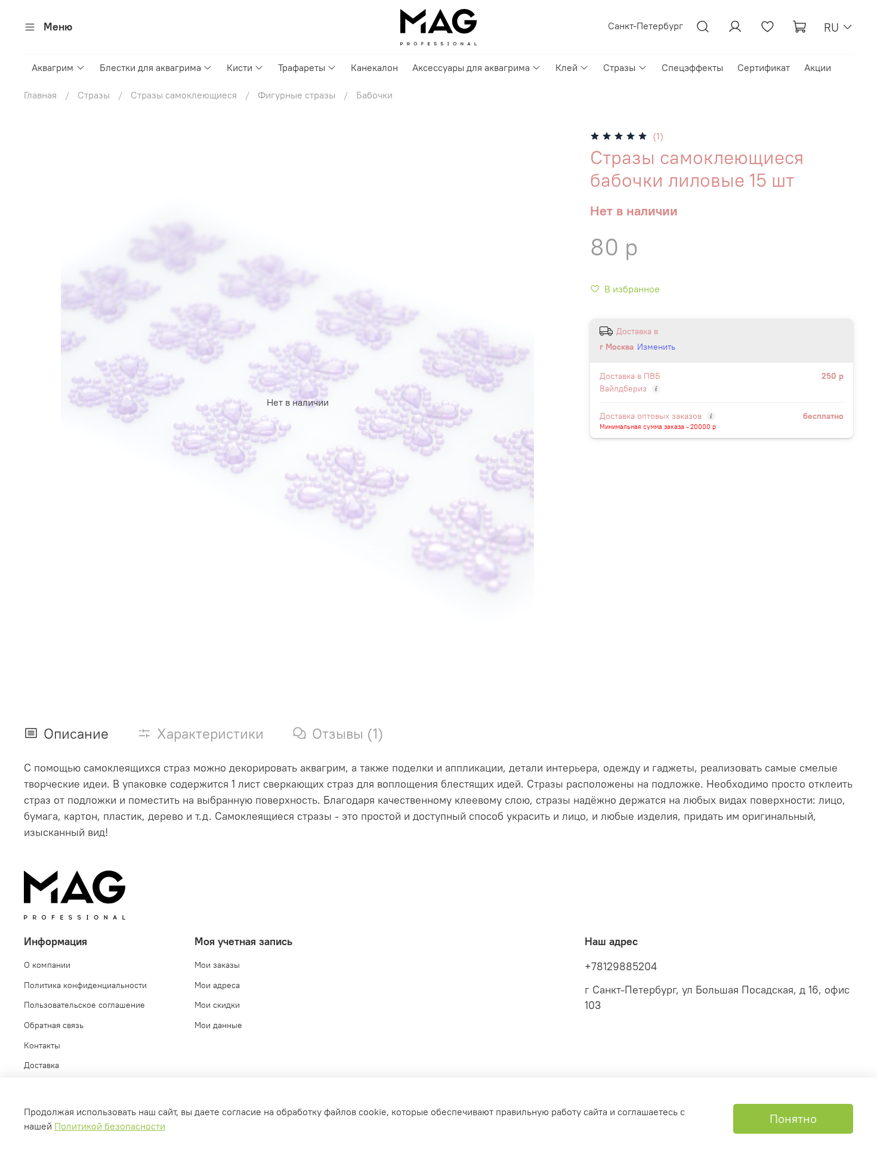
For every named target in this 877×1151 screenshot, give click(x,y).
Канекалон (374, 67)
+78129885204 (621, 966)
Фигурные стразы (296, 95)
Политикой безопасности (109, 1126)
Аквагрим (52, 67)
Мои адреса (217, 985)
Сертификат (763, 67)
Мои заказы (217, 964)
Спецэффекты (692, 67)
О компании (47, 964)
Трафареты (301, 67)
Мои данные (218, 1025)
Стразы (619, 67)
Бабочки (374, 95)
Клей (566, 67)
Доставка (41, 1065)
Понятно (793, 1118)
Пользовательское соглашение (84, 1004)
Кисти (239, 67)
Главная (40, 95)
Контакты (42, 1045)
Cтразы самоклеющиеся (184, 95)
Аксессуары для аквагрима (471, 67)
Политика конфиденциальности (85, 985)
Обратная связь (54, 1025)
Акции (817, 67)
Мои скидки (217, 1004)
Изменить (656, 346)
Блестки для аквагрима (150, 67)
